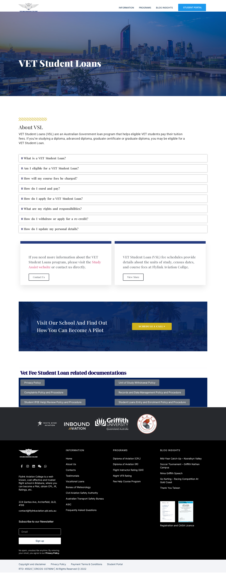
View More (133, 277)
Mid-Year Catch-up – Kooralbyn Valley (181, 458)
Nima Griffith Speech (171, 473)
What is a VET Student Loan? (45, 158)
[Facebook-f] (22, 466)
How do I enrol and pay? (42, 188)
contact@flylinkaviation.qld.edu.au (37, 510)
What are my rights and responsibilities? (53, 209)
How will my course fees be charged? (50, 178)
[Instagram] (28, 466)
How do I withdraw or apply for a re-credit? (56, 219)
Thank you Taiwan (170, 487)
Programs (120, 450)
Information (75, 450)
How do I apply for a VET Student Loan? (53, 199)
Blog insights (170, 450)
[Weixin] (40, 466)
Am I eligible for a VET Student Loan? (51, 168)
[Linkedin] (34, 466)
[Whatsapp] (45, 466)
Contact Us (39, 277)
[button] (113, 158)
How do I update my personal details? (51, 229)
